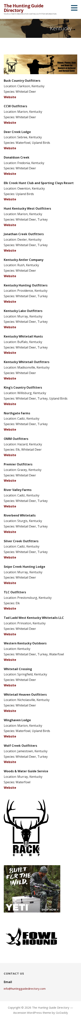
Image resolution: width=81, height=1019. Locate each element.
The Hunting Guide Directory (23, 7)
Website (10, 97)
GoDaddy (62, 1012)
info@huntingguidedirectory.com (25, 988)
